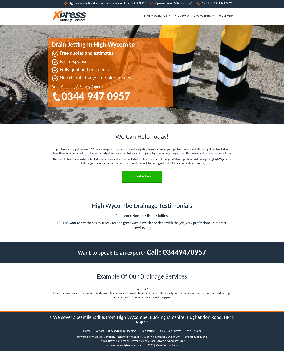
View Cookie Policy (167, 345)
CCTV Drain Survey (204, 16)
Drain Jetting (182, 16)
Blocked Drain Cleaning (157, 16)
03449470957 (184, 253)
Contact (99, 331)
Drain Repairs (226, 16)
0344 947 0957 (223, 3)
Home (87, 331)
